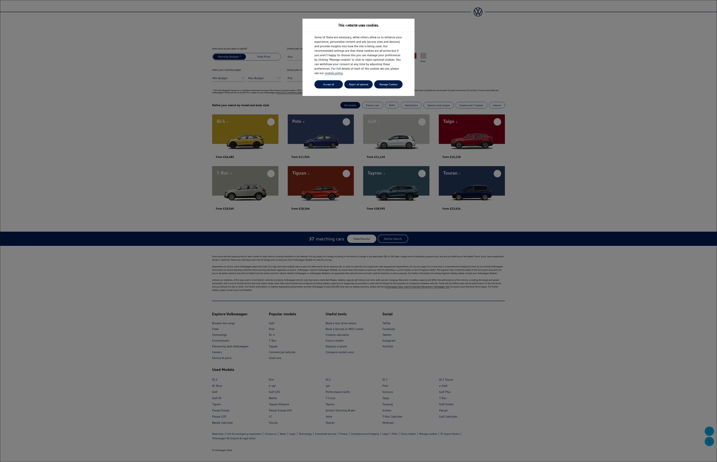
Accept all (328, 84)
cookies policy (334, 73)
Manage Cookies (388, 84)
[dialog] (358, 231)
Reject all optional (358, 84)
